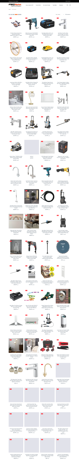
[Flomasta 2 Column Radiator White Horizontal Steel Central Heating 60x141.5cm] (31, 419)
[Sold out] (31, 147)
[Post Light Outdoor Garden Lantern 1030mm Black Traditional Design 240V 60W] (47, 247)
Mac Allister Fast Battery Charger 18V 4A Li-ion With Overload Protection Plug (16, 306)
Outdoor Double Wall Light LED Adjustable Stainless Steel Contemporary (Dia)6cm (16, 455)
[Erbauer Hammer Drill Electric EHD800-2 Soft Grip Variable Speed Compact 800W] (31, 247)
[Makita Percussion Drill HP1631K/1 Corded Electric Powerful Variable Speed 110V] (31, 24)
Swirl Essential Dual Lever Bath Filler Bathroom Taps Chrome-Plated (63, 405)
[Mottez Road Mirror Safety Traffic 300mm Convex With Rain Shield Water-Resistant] (63, 296)
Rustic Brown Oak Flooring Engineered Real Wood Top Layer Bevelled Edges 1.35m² (47, 430)
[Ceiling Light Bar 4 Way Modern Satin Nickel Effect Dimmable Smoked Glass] (16, 221)
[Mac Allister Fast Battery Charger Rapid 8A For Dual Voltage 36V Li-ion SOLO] (31, 445)
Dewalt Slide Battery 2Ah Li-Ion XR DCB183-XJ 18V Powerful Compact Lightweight (47, 58)
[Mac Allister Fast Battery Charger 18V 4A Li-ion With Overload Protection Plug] (16, 296)
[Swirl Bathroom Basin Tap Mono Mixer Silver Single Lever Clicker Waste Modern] (31, 370)
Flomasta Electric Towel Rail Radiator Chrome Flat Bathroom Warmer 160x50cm (63, 282)
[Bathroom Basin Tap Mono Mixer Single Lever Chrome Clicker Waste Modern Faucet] (16, 98)
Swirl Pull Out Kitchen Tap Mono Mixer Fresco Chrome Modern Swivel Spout (32, 182)
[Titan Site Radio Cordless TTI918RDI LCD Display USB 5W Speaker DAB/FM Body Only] (63, 221)
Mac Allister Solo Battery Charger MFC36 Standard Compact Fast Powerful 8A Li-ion (63, 58)
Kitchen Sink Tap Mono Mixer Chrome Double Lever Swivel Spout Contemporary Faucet (16, 182)
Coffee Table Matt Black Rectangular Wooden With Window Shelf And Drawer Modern (31, 232)
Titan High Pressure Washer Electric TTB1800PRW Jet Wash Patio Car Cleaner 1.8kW (63, 206)
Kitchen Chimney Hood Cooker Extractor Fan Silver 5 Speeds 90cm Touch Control (16, 331)
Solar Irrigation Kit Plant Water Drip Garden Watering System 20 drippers (32, 282)
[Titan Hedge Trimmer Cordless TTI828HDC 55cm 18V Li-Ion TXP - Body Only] (63, 122)
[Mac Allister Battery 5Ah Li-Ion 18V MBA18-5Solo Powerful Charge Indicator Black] (47, 24)
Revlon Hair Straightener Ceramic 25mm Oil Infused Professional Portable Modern (63, 356)
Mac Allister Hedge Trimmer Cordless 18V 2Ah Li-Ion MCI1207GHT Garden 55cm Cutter (63, 430)
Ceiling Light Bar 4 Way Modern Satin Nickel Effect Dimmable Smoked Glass (16, 231)
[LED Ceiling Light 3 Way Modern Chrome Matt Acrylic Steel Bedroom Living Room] (47, 147)
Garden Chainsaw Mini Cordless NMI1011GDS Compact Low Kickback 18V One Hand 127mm (47, 306)
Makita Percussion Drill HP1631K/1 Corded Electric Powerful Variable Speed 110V (31, 34)
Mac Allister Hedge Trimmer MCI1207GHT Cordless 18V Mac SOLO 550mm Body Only (16, 282)
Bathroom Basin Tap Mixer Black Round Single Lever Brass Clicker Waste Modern (47, 455)
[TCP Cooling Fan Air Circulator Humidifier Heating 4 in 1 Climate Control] (31, 345)
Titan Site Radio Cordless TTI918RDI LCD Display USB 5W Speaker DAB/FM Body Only (63, 231)
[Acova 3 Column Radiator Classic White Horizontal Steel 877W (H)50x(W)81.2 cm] (47, 98)
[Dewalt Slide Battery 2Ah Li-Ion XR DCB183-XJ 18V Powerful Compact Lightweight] (47, 48)
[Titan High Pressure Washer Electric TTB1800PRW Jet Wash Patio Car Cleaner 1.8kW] (63, 196)
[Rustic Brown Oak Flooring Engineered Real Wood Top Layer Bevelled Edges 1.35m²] (47, 419)
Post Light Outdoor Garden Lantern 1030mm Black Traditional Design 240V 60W (47, 257)
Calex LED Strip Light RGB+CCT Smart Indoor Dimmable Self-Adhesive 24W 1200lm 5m (32, 306)
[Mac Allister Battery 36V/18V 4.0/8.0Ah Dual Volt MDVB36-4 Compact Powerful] (31, 48)
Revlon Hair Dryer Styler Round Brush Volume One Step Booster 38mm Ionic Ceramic (16, 405)
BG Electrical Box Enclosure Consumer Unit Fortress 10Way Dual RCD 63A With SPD (31, 331)
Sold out (31, 156)
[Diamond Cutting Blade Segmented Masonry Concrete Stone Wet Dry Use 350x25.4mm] (63, 247)
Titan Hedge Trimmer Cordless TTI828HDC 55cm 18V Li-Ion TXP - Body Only (63, 132)
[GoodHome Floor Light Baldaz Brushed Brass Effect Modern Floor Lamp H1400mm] (16, 345)
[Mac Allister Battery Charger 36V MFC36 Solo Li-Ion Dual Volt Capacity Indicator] (31, 73)
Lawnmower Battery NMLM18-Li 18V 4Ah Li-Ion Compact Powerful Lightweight (16, 83)
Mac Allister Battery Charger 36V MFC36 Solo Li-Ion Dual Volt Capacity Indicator (32, 83)
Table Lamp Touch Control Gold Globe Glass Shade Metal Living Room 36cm (32, 108)
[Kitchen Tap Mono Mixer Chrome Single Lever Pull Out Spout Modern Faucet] (16, 247)
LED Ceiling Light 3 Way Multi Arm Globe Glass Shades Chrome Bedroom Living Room (16, 380)
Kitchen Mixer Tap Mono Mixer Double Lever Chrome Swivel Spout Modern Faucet (47, 405)
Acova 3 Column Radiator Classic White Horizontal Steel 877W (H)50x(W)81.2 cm (47, 108)
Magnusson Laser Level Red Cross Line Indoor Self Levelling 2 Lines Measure (63, 157)
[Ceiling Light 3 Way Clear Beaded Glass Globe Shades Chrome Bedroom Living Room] (63, 370)
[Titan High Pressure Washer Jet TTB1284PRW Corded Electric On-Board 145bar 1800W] (31, 122)
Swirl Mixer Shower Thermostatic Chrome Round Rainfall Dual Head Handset (16, 206)
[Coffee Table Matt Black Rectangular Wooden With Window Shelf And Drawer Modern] (31, 221)
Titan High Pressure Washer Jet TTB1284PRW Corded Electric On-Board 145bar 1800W (32, 132)
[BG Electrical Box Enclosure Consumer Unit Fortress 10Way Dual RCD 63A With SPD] (31, 321)
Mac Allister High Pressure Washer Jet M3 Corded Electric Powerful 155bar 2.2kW (47, 132)
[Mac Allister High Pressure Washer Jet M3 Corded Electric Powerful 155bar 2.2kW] (47, 122)
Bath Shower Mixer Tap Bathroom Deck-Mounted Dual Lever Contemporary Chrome (31, 405)
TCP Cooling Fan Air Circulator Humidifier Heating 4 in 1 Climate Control (32, 356)
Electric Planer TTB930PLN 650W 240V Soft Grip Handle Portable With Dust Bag (16, 157)
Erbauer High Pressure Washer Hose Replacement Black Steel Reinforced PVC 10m (47, 206)
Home (10, 9)
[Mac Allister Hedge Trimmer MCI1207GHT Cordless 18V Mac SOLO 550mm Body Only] (16, 271)
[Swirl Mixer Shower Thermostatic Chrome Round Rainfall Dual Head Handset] (16, 196)
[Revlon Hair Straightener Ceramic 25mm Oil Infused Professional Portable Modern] (63, 345)
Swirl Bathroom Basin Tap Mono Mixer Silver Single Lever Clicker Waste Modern (32, 380)
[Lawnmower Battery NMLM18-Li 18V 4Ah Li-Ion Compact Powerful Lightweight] (16, 73)
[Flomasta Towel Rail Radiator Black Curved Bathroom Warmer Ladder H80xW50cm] (63, 445)
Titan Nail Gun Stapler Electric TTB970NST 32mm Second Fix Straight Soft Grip (47, 83)
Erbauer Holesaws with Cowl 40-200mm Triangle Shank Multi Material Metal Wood (16, 58)
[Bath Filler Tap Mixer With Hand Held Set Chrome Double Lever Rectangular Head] (63, 98)
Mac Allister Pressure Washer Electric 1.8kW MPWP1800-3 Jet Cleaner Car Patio (47, 331)
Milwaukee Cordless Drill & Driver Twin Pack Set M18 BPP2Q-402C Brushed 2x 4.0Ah (47, 356)
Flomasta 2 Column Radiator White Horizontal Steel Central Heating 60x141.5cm (31, 430)
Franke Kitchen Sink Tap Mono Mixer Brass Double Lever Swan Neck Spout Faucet (47, 380)
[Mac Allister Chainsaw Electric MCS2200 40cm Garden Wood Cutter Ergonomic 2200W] (47, 221)
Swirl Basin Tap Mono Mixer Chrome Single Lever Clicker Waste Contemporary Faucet (63, 34)
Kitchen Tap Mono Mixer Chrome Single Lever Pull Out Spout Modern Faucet (16, 257)
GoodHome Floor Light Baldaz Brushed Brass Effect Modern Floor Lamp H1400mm (16, 356)
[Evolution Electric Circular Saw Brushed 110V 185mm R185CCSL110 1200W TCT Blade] (16, 24)
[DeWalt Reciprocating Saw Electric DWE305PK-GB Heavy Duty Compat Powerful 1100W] (63, 172)
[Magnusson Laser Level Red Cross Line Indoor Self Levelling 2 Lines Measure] (63, 147)
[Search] (67, 5)
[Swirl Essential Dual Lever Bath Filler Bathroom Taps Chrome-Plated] (63, 395)
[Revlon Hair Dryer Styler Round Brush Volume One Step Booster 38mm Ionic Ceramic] (16, 395)
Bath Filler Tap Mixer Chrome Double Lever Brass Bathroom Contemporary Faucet (16, 132)
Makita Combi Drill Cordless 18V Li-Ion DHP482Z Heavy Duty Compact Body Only (47, 182)
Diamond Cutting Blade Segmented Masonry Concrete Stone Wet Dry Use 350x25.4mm (63, 257)
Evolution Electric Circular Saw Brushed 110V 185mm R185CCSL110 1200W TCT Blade (16, 34)
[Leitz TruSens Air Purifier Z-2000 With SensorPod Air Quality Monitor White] (63, 321)
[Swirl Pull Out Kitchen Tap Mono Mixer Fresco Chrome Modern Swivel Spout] (31, 172)
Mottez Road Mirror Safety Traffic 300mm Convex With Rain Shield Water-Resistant (63, 306)
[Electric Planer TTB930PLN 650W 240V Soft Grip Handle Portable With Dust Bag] (16, 147)
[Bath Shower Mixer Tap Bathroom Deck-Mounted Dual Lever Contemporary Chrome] (31, 395)
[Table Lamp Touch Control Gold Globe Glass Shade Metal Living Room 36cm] (31, 98)
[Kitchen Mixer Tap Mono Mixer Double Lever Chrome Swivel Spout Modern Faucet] (47, 395)
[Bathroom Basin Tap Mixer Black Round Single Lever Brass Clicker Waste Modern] (47, 445)
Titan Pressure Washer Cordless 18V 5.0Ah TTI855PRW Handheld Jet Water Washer (63, 83)
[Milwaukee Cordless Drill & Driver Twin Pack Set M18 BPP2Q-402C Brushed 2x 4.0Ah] (47, 345)
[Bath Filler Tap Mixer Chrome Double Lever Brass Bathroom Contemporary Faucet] (16, 122)
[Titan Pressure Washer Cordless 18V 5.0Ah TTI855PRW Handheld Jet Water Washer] (63, 73)
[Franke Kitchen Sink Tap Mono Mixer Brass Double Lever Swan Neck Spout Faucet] (47, 370)
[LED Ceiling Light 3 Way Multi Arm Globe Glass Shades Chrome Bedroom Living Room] (16, 370)
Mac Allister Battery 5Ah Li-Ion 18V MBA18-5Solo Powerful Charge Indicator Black (47, 34)
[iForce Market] (15, 5)
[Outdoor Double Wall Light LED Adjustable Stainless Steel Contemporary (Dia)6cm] (16, 445)
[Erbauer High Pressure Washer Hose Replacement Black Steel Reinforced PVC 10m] (47, 196)
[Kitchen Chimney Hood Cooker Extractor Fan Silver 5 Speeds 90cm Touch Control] (16, 321)
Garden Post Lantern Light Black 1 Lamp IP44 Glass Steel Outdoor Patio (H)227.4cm (32, 206)
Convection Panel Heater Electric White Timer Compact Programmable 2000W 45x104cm (16, 430)
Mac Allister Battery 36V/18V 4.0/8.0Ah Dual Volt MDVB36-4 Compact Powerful (31, 58)
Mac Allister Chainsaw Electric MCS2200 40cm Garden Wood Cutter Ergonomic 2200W (47, 231)
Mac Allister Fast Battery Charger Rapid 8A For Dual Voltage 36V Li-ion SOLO (31, 455)
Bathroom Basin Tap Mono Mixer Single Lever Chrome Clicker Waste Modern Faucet (16, 108)
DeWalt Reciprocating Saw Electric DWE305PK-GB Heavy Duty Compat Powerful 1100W (63, 182)
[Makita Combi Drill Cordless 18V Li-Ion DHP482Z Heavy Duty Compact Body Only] (47, 172)
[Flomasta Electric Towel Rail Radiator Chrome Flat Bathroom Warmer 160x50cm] (63, 271)
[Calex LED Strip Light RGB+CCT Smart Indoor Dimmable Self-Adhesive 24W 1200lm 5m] (31, 296)
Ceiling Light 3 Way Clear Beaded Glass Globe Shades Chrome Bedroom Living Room (63, 380)
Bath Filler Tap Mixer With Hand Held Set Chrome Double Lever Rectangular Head (63, 108)
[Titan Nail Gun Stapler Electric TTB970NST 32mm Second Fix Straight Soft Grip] (47, 73)
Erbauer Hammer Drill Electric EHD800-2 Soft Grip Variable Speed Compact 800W (31, 257)
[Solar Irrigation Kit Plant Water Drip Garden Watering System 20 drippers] (31, 271)
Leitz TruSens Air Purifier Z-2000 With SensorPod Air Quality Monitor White (63, 331)
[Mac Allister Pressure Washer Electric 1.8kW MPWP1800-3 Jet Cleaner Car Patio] (47, 321)
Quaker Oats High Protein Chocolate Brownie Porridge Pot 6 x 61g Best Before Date (47, 282)
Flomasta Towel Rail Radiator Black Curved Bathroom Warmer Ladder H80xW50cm (63, 455)
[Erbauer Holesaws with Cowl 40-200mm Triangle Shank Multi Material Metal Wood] (16, 48)
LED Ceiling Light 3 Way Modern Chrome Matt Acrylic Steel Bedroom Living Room (47, 157)
